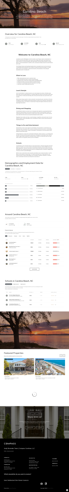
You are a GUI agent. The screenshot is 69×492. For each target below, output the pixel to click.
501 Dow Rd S (11, 264)
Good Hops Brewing (12, 242)
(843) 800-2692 (7, 466)
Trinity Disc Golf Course (13, 254)
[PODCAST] (18, 484)
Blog (16, 480)
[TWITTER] (15, 484)
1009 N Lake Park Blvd (12, 247)
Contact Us (30, 427)
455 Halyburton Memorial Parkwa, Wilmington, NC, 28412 (16, 300)
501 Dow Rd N (11, 260)
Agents (39, 427)
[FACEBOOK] (5, 484)
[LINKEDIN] (10, 484)
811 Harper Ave (11, 243)
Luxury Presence (12, 488)
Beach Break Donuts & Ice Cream (14, 246)
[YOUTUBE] (13, 484)
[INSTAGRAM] (7, 484)
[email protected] (10, 451)
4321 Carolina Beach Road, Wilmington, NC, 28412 (15, 296)
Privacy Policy (50, 488)
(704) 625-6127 (7, 459)
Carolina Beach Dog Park (13, 263)
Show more (34, 269)
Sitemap (20, 480)
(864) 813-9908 (55, 465)
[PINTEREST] (23, 484)
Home (5, 480)
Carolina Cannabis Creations (13, 251)
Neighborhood (11, 480)
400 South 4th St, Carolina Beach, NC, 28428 (15, 305)
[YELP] (20, 484)
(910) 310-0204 (32, 460)
